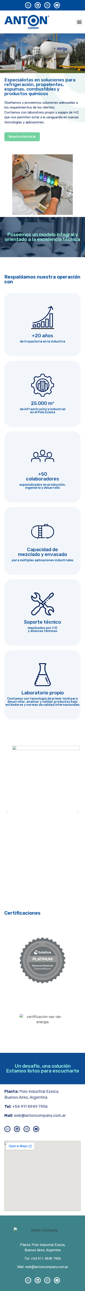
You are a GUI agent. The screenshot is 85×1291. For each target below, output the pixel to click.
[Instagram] (47, 5)
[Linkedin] (38, 5)
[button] (79, 22)
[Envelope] (57, 5)
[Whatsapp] (28, 5)
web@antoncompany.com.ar (40, 1115)
